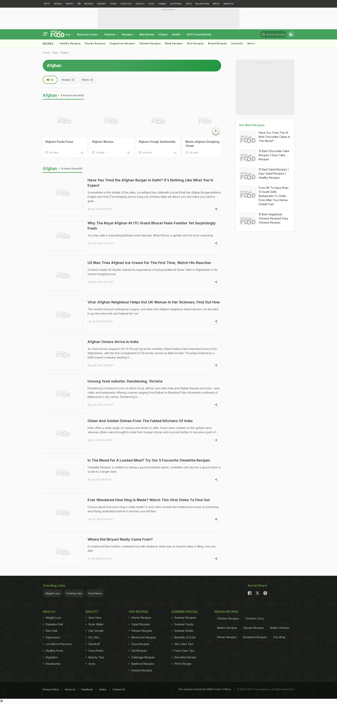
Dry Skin (94, 637)
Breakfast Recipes (255, 637)
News (87, 79)
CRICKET (101, 3)
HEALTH (140, 3)
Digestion (52, 657)
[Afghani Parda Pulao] (65, 120)
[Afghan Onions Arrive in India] (63, 354)
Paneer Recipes (141, 630)
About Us (70, 689)
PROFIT (70, 3)
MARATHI (228, 3)
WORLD (58, 3)
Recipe (68, 79)
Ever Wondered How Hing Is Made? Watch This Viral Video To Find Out (149, 500)
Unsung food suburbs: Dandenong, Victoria (125, 381)
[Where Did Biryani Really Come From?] (63, 552)
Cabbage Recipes (143, 657)
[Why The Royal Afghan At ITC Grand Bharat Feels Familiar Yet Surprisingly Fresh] (63, 235)
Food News (95, 593)
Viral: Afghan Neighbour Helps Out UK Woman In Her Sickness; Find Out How (154, 302)
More (251, 43)
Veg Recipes (138, 612)
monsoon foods (87, 34)
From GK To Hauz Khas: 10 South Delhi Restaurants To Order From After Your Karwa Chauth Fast (274, 196)
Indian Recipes (226, 612)
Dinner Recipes (141, 617)
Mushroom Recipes (143, 637)
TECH (151, 3)
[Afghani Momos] (111, 120)
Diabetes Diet (54, 624)
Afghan (65, 52)
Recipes (127, 34)
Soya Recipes (140, 644)
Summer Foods (183, 624)
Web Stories (146, 34)
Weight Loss (52, 593)
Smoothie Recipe (185, 657)
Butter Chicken (279, 627)
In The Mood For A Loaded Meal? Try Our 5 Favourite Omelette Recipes (149, 460)
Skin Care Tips (183, 644)
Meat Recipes (174, 43)
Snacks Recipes (95, 43)
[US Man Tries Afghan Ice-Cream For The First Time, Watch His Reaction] (63, 275)
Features (110, 34)
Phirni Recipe (182, 663)
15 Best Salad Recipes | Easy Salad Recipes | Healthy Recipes (274, 173)
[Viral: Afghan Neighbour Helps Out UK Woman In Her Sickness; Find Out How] (63, 314)
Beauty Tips (96, 657)
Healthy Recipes (70, 43)
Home (46, 52)
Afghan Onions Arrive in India (113, 342)
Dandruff (94, 644)
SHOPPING (176, 3)
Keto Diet (51, 630)
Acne (92, 663)
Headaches (53, 663)
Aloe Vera (95, 617)
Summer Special (184, 612)
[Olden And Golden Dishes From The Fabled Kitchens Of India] (63, 433)
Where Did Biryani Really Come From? (120, 539)
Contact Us (119, 689)
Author (103, 689)
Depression (53, 637)
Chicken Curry (255, 618)
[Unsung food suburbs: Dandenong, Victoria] (63, 394)
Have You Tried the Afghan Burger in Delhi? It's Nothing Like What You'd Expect (150, 182)
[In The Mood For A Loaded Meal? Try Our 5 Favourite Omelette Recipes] (63, 473)
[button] (215, 130)
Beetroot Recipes (142, 663)
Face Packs (96, 650)
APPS (189, 3)
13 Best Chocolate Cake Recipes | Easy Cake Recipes (274, 155)
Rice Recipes (195, 43)
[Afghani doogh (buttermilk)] (158, 120)
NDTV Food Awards (199, 34)
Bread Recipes (217, 43)
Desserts (237, 43)
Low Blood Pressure (59, 644)
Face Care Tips (184, 650)
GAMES (162, 3)
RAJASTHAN (202, 3)
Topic (55, 52)
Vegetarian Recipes (122, 43)
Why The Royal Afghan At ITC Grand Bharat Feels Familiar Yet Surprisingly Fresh (152, 225)
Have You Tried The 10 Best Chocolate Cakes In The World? (274, 137)
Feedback (87, 689)
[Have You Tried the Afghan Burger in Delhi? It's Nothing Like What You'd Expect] (63, 192)
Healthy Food (54, 650)
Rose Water (96, 624)
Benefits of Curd (184, 637)
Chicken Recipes (150, 43)
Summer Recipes (185, 617)
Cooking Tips (74, 593)
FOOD (113, 3)
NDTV (47, 3)
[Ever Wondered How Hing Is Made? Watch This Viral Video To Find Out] (63, 512)
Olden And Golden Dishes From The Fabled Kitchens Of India (140, 421)
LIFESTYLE (126, 3)
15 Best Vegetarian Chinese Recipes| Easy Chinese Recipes (273, 218)
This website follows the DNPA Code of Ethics (204, 689)
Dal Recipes (139, 650)
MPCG (216, 3)
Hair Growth (96, 630)
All (49, 79)
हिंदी (79, 3)
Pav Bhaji (279, 637)
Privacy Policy (51, 689)
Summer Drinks (183, 630)
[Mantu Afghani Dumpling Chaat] (205, 120)
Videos (163, 34)
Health (176, 34)
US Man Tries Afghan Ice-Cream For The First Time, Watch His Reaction (149, 263)
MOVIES (88, 3)
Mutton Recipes (227, 627)
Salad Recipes (140, 624)
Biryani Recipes (254, 627)
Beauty (92, 612)
